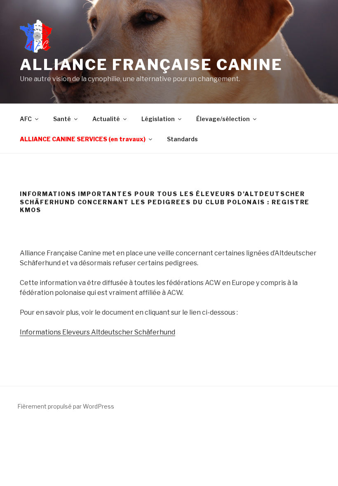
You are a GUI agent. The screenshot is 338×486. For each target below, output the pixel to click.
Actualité (106, 118)
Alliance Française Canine (151, 65)
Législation (158, 118)
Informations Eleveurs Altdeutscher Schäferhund (97, 332)
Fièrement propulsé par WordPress (65, 406)
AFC (26, 118)
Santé (62, 118)
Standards (182, 139)
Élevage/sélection (223, 118)
